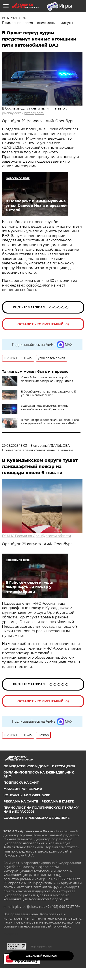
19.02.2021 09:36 (14, 18)
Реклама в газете (57, 801)
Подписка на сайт (21, 783)
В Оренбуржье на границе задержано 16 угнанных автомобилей (48, 393)
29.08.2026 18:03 (14, 446)
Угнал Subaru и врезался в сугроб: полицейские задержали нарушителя (47, 379)
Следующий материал (41, 956)
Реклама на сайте (21, 801)
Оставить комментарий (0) (43, 324)
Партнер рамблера (41, 946)
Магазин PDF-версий (23, 789)
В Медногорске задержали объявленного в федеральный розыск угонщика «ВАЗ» (50, 421)
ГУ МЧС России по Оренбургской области (36, 536)
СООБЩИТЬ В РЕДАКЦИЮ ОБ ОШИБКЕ (36, 818)
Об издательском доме (26, 766)
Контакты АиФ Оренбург (27, 795)
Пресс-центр (63, 766)
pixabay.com (34, 113)
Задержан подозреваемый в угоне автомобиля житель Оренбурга (44, 407)
